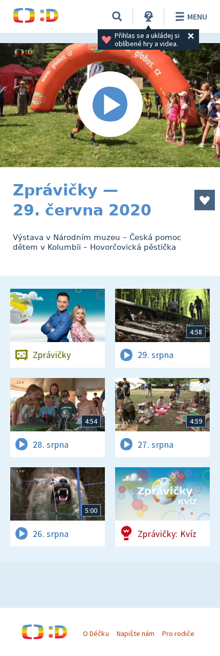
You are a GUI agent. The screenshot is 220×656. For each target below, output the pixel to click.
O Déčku (95, 633)
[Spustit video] (110, 105)
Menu (197, 16)
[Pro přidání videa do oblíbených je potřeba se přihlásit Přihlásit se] (204, 200)
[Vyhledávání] (117, 16)
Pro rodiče (178, 633)
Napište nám (136, 633)
